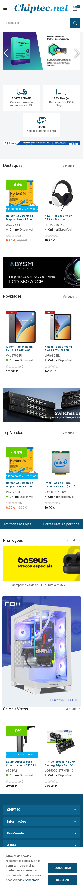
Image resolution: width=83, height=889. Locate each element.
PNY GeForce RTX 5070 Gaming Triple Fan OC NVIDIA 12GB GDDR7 (60, 764)
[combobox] (35, 23)
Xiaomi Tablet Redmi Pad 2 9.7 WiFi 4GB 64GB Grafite (19, 349)
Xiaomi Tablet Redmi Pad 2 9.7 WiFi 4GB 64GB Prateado (58, 349)
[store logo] (41, 8)
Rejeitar (62, 879)
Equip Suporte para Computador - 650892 (21, 763)
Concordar (62, 867)
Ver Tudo (71, 540)
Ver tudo (68, 166)
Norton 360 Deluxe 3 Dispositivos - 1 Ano (19, 217)
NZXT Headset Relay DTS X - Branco (58, 217)
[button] (77, 53)
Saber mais (32, 880)
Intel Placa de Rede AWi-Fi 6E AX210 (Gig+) (60, 484)
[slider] (41, 53)
